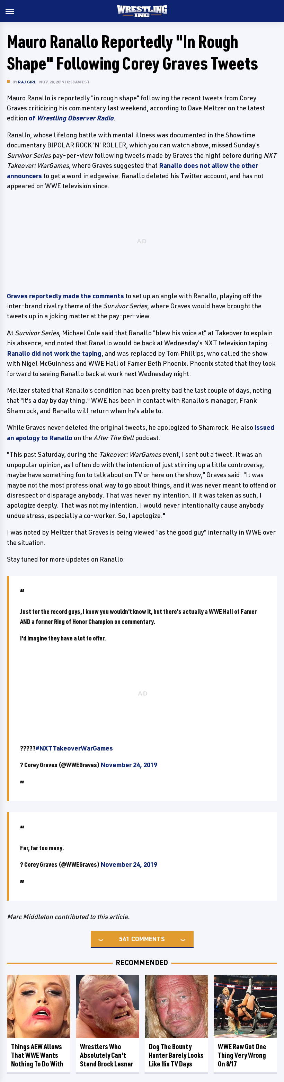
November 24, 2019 (128, 765)
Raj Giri (27, 81)
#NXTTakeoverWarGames (74, 748)
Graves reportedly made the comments (65, 296)
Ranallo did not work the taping (54, 353)
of (71, 118)
